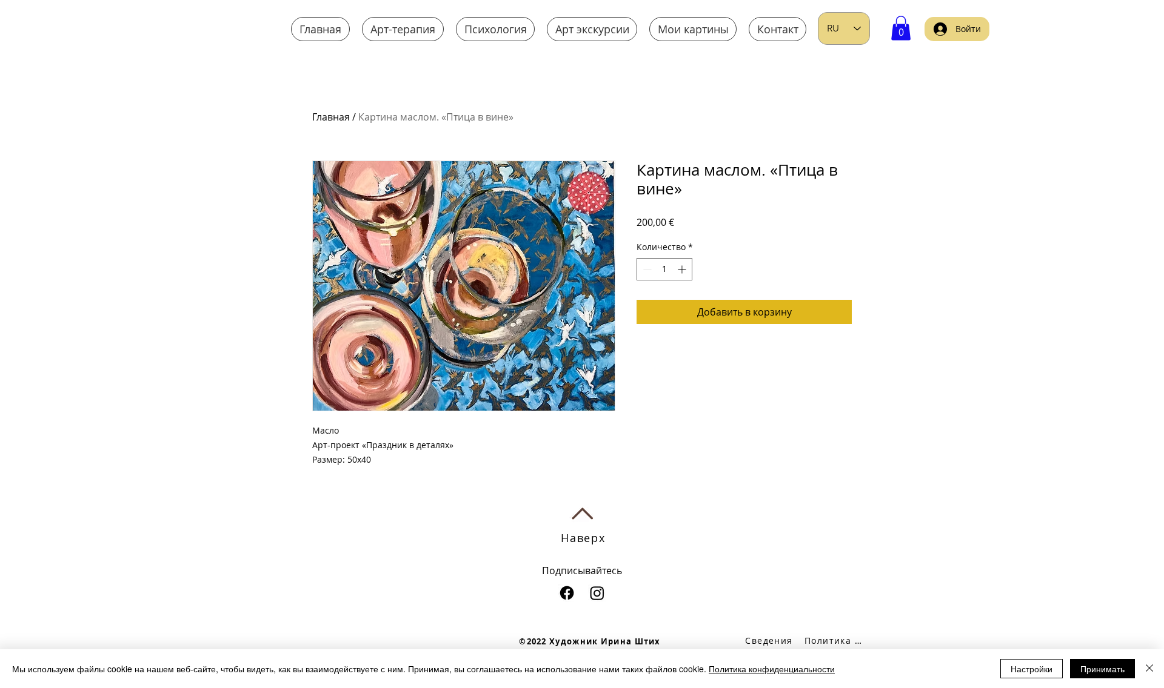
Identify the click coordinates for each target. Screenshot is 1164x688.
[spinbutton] (664, 269)
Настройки (1031, 669)
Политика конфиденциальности (772, 669)
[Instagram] (597, 593)
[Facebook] (567, 593)
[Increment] (683, 269)
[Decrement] (646, 269)
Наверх (583, 538)
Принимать (1102, 669)
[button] (901, 28)
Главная (331, 117)
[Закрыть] (1149, 668)
